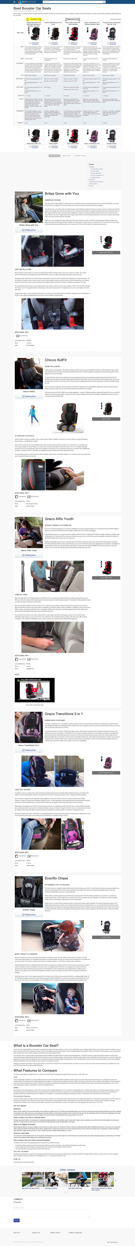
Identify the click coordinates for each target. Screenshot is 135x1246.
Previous (20, 1180)
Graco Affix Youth (96, 173)
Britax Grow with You (97, 169)
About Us (17, 1232)
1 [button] (65, 1192)
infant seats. (89, 1063)
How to (91, 185)
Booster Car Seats (54, 155)
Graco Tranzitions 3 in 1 (98, 175)
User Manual (22, 496)
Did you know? (93, 183)
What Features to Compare (96, 181)
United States (113, 1242)
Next (115, 1180)
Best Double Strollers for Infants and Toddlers (102, 1189)
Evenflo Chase (96, 177)
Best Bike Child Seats (75, 1188)
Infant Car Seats (67, 155)
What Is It (92, 179)
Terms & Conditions (75, 1232)
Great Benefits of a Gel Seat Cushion (24, 1162)
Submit (17, 1220)
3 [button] (70, 1192)
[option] (32, 1180)
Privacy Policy (55, 1232)
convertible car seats (78, 1063)
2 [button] (67, 1192)
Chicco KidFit (95, 171)
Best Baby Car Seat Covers (30, 1188)
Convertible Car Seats (79, 155)
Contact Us (36, 1232)
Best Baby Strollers (51, 1188)
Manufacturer (23, 335)
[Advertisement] (31, 172)
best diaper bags (18, 1065)
